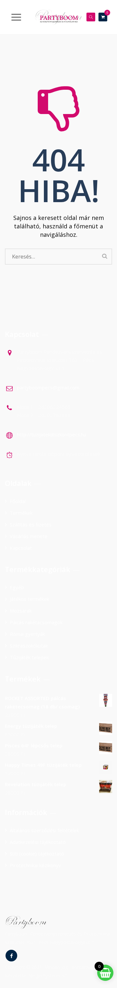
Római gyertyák (27, 634)
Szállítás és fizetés (31, 524)
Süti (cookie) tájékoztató (37, 853)
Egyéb (17, 587)
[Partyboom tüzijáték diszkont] (58, 17)
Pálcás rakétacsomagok (36, 622)
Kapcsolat (21, 548)
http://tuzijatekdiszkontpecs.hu (51, 434)
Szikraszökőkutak (29, 645)
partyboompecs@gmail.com (48, 387)
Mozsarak (21, 610)
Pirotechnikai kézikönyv (35, 865)
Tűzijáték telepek (29, 657)
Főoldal (18, 501)
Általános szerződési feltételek (44, 830)
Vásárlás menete (28, 536)
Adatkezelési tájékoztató (38, 842)
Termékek (21, 513)
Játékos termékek (29, 599)
